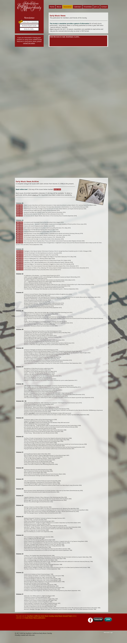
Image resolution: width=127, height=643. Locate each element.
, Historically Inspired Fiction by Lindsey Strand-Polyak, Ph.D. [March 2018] (43, 260)
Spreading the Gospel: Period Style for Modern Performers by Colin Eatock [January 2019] (43, 235)
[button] (29, 22)
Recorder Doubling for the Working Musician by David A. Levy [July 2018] (39, 253)
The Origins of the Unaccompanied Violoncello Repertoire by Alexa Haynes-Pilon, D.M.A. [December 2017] (47, 266)
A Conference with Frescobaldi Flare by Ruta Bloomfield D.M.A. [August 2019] (40, 222)
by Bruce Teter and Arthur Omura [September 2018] (29, 244)
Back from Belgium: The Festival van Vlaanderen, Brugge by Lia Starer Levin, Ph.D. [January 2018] (45, 264)
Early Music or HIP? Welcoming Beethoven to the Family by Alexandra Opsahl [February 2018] (44, 262)
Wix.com (32, 635)
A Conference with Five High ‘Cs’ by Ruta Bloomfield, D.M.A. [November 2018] (40, 239)
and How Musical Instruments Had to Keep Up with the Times (86, 242)
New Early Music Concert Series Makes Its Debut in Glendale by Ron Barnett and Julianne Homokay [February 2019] (49, 233)
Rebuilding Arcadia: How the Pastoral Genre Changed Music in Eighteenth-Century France (43, 242)
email (34, 195)
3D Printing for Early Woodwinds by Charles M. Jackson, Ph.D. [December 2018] (40, 237)
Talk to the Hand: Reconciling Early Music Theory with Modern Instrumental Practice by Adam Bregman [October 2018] (50, 241)
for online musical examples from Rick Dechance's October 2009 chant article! (52, 413)
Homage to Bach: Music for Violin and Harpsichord (37, 396)
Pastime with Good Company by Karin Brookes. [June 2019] (35, 226)
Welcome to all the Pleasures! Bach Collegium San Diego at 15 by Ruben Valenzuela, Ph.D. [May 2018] (46, 256)
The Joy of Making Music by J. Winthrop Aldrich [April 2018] (35, 258)
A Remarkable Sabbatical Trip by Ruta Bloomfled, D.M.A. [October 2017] (38, 269)
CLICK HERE (31, 413)
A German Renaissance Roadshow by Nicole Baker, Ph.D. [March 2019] (38, 231)
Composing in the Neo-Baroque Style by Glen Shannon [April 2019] (37, 229)
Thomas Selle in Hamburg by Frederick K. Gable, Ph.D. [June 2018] (37, 255)
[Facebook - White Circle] (90, 620)
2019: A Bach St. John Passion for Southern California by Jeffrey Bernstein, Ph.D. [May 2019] (43, 228)
